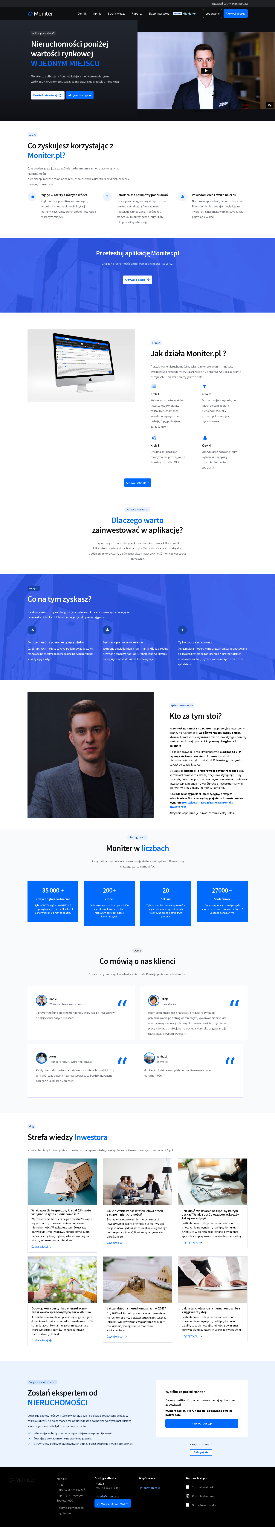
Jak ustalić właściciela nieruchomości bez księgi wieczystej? (211, 1310)
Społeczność (65, 1500)
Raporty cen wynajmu (70, 1495)
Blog (60, 1484)
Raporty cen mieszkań (71, 1489)
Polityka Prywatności (70, 1508)
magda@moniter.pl (107, 1496)
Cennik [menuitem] (82, 13)
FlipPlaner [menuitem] (185, 13)
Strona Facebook (202, 1487)
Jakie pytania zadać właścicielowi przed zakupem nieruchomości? (135, 1213)
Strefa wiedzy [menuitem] (116, 13)
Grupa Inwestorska (204, 1505)
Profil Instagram (203, 1496)
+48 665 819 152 (238, 3)
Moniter (62, 1479)
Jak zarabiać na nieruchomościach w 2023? (136, 1308)
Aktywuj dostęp (78, 95)
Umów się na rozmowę (111, 1503)
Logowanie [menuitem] (213, 13)
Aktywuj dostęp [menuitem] (235, 13)
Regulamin (64, 1513)
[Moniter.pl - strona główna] (41, 14)
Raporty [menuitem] (137, 13)
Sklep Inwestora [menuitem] (159, 13)
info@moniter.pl (150, 1488)
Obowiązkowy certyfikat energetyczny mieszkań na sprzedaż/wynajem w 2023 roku (62, 1310)
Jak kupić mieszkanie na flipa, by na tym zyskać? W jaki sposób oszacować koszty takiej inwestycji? (210, 1214)
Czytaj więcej (39, 1246)
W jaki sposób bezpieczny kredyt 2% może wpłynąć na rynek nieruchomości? (61, 1212)
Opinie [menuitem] (97, 13)
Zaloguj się (201, 1452)
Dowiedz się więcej (45, 95)
